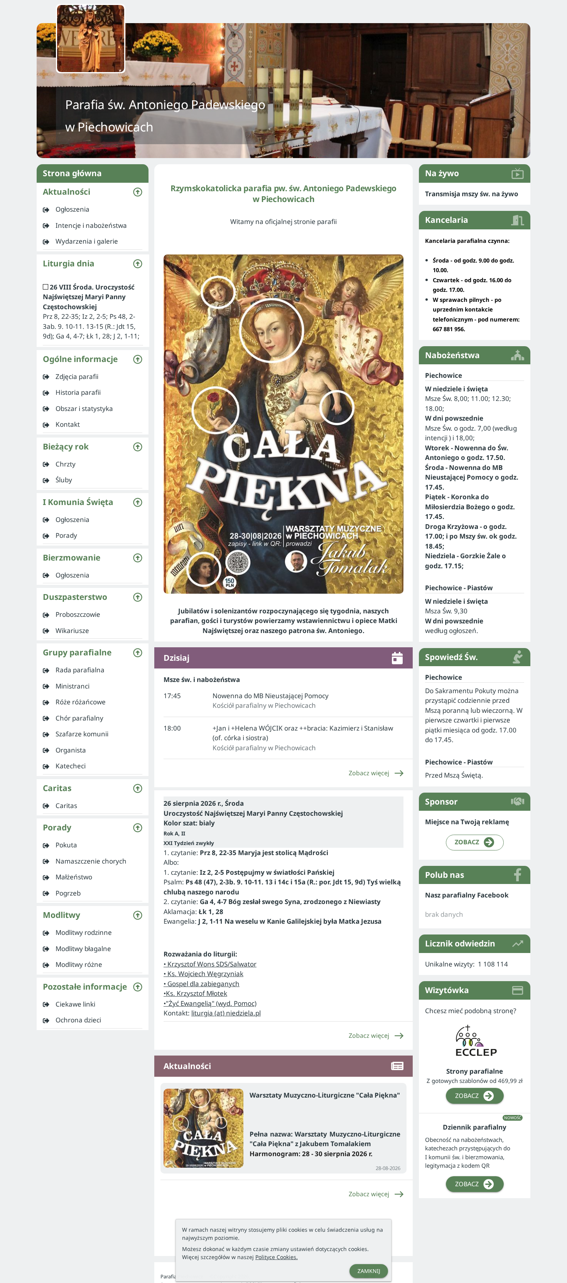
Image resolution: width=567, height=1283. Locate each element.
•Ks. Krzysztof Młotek (195, 993)
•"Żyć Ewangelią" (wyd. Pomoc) (210, 1003)
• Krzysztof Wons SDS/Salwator (210, 964)
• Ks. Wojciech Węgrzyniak (203, 973)
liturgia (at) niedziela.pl (226, 1013)
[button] (92, 192)
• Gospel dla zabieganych (202, 983)
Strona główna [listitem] (72, 173)
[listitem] (92, 209)
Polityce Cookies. (276, 1257)
